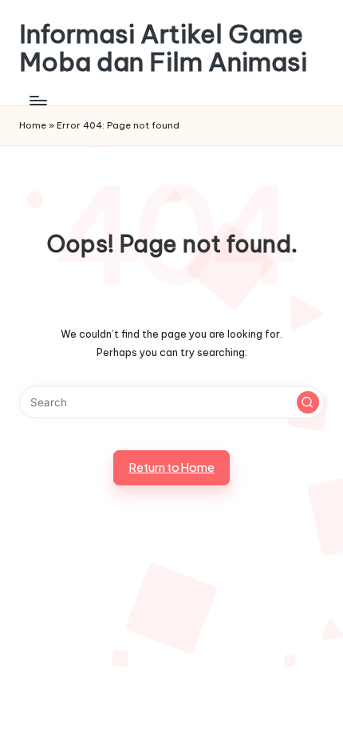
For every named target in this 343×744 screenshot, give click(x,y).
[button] (308, 402)
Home (32, 125)
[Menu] (37, 100)
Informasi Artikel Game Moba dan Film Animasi (163, 48)
